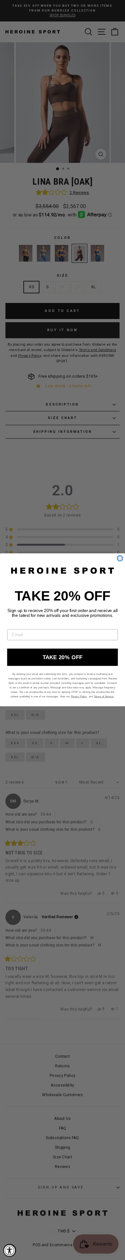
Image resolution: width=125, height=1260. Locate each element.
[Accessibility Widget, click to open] (9, 1250)
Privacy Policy (79, 696)
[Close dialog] (120, 558)
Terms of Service (104, 696)
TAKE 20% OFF (63, 657)
